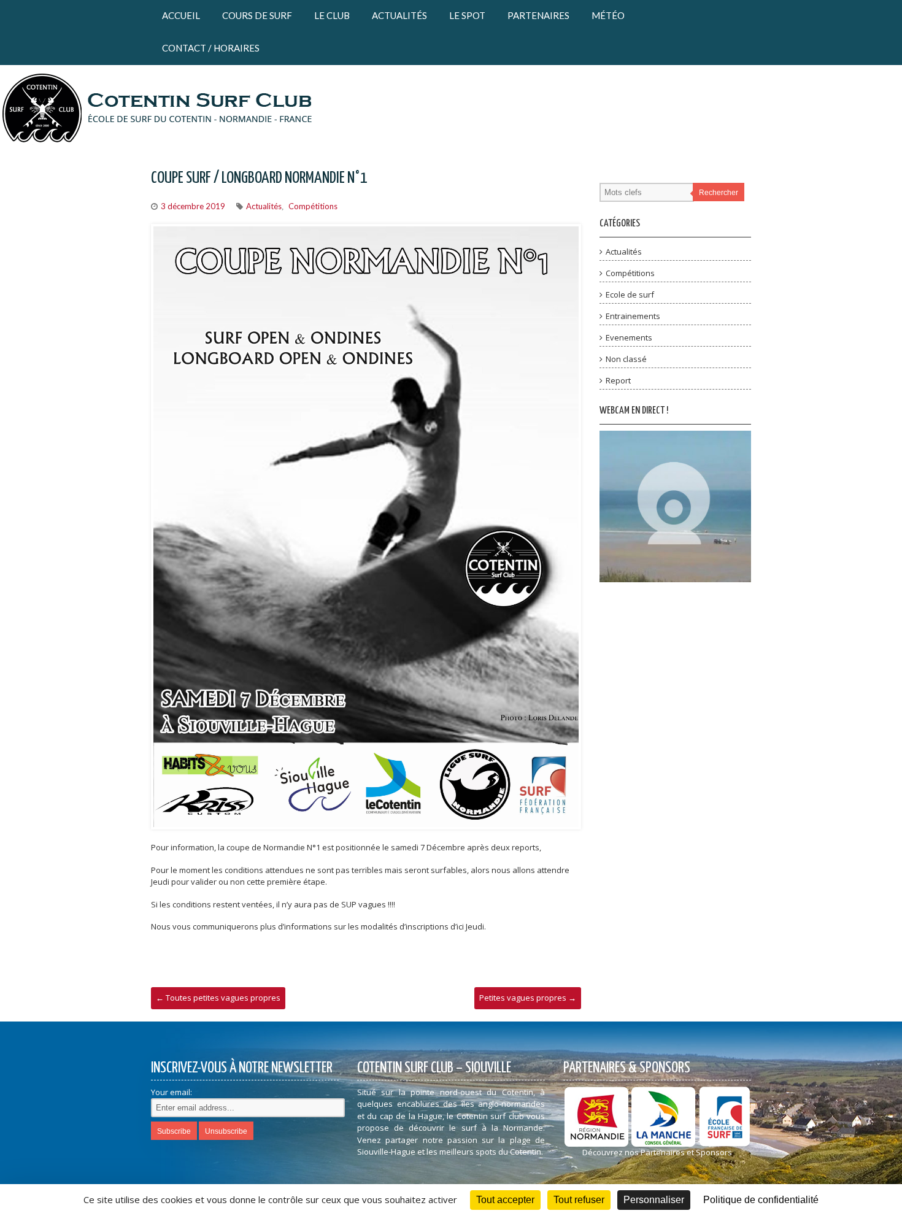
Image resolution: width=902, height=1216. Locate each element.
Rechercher (718, 192)
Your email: (171, 1092)
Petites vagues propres (527, 997)
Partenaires (538, 15)
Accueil (181, 15)
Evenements (629, 337)
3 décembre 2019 (193, 206)
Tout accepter (505, 1200)
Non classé (626, 358)
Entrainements (633, 315)
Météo (608, 15)
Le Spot (467, 15)
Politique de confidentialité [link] (761, 1200)
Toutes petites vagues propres (218, 997)
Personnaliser (653, 1200)
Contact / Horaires (211, 47)
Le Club (332, 15)
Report (618, 380)
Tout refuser (578, 1200)
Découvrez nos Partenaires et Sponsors (657, 1152)
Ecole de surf (630, 294)
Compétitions (312, 206)
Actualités (399, 15)
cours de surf (257, 15)
